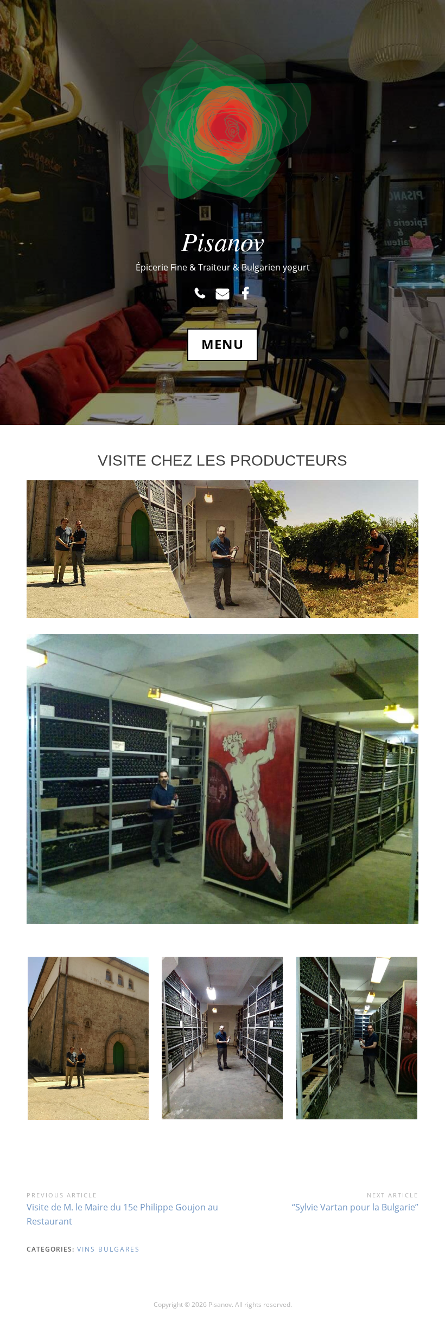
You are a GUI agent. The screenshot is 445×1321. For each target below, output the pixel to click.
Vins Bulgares (108, 1249)
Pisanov (222, 240)
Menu (222, 344)
